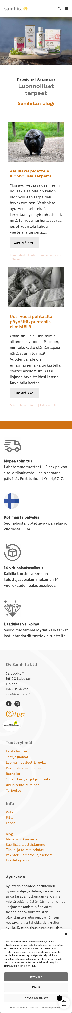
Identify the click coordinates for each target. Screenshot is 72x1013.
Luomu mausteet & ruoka (26, 762)
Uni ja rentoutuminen (22, 785)
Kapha (11, 823)
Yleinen (16, 259)
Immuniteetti (18, 254)
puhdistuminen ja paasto (46, 254)
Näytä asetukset (36, 998)
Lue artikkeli (26, 242)
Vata (9, 812)
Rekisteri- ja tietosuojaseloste (44, 1007)
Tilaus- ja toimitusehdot (25, 850)
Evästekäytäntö (18, 1007)
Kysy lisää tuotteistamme (25, 845)
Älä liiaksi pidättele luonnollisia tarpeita (31, 173)
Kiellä (36, 987)
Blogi (10, 834)
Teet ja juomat (17, 757)
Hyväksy (36, 976)
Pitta (9, 817)
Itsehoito (13, 774)
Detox (14, 405)
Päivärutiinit (48, 405)
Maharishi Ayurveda (21, 839)
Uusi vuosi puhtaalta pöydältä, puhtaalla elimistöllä (31, 321)
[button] (66, 934)
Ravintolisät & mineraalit (25, 768)
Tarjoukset (14, 790)
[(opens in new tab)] (15, 713)
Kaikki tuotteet (17, 751)
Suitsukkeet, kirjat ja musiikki (28, 779)
